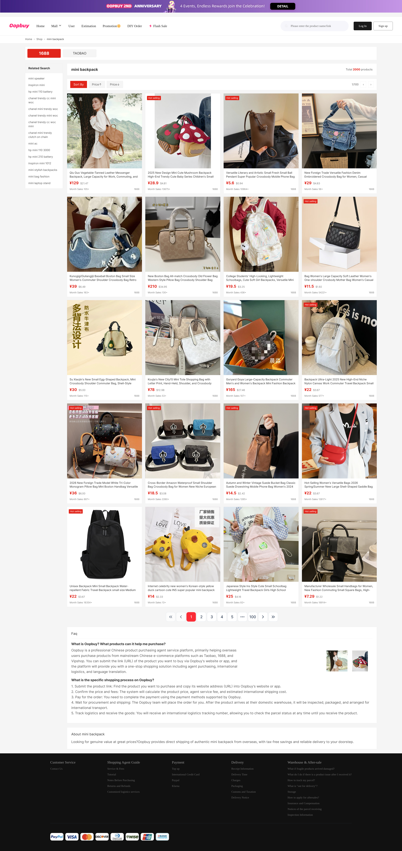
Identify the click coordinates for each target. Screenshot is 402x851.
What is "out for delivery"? (303, 786)
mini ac (32, 143)
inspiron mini (36, 85)
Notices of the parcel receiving (305, 809)
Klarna (175, 786)
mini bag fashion (38, 176)
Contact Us (56, 768)
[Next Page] (263, 617)
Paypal (175, 780)
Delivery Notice (240, 797)
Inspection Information (300, 814)
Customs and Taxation (243, 791)
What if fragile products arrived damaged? (311, 768)
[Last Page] (273, 617)
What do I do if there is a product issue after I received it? (320, 774)
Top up (176, 768)
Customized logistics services (123, 791)
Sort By (78, 84)
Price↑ (97, 84)
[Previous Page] (181, 617)
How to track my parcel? (301, 780)
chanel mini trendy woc (43, 109)
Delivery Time (239, 774)
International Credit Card (186, 774)
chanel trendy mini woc (43, 115)
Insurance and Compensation (304, 803)
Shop (39, 39)
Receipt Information (242, 768)
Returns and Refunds (118, 786)
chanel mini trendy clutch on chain (40, 134)
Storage (292, 791)
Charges (235, 780)
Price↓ (115, 84)
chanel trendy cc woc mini (42, 124)
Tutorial (111, 774)
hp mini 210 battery (40, 156)
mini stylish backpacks (42, 169)
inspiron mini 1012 (39, 163)
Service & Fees (115, 768)
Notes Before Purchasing (121, 780)
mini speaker (36, 78)
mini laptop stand (39, 183)
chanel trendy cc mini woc (42, 100)
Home (28, 39)
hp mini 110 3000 (39, 150)
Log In (363, 26)
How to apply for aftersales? (303, 797)
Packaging (237, 786)
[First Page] (170, 617)
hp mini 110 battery (40, 91)
